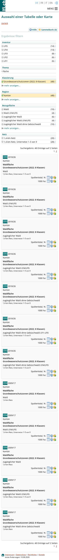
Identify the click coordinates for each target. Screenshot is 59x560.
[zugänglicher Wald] (2, 117)
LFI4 (6, 49)
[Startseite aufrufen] (2, 5)
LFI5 (6, 46)
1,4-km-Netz (9, 138)
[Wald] (2, 109)
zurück (4, 23)
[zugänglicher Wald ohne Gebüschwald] (2, 124)
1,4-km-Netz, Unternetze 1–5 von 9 (20, 141)
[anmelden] (56, 3)
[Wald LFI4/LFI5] (2, 113)
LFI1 (6, 61)
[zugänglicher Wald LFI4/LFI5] (2, 120)
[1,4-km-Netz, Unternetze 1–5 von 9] (2, 142)
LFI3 (6, 53)
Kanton (7, 95)
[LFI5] (2, 46)
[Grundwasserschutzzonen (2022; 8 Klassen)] (2, 82)
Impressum (9, 554)
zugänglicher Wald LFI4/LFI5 (17, 120)
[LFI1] (2, 61)
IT (46, 2)
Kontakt (42, 554)
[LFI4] (2, 50)
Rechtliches (32, 554)
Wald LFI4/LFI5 (10, 113)
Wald (6, 109)
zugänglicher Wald (13, 116)
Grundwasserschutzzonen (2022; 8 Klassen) (25, 81)
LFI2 (6, 57)
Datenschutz (21, 554)
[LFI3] (2, 54)
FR (42, 2)
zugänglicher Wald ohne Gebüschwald (22, 124)
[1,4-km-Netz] (2, 138)
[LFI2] (2, 57)
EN (51, 2)
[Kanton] (2, 95)
